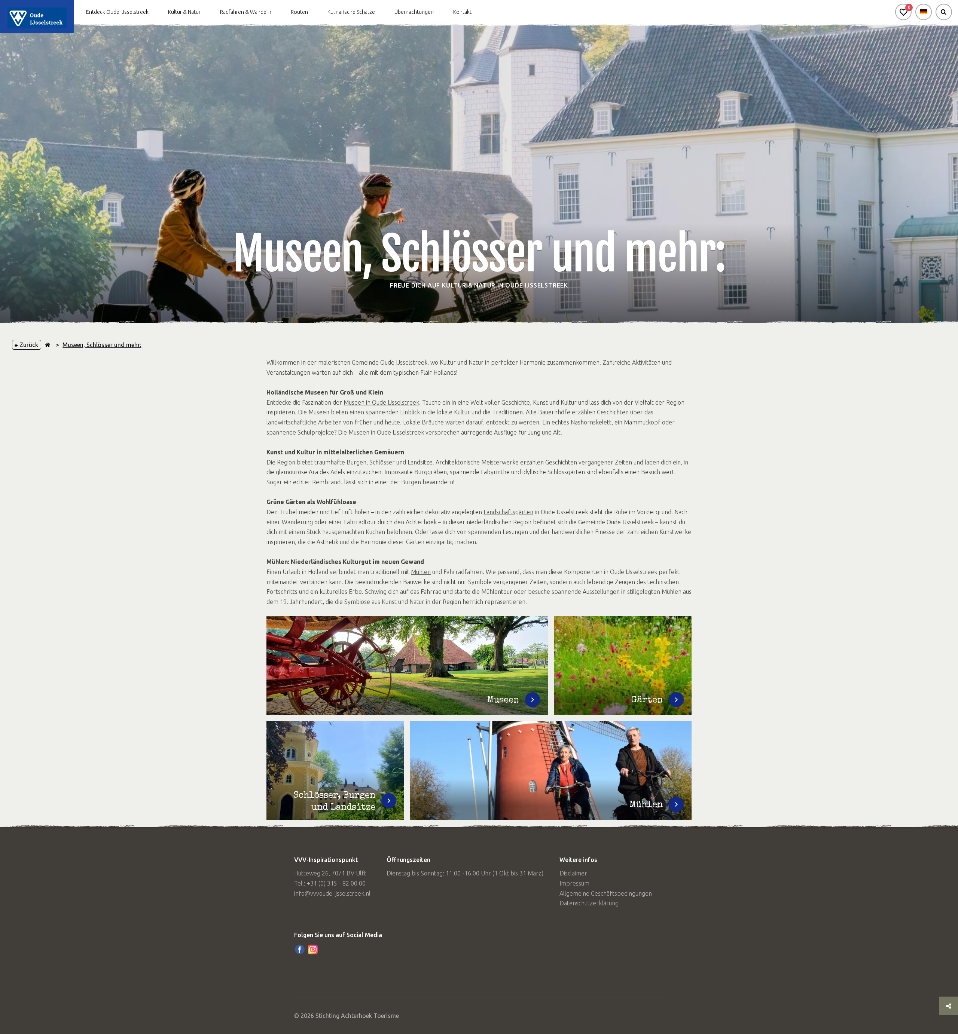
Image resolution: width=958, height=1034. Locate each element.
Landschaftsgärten (508, 512)
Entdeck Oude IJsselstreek (117, 12)
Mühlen (421, 571)
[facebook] (299, 949)
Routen (299, 12)
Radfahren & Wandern (245, 12)
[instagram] (312, 949)
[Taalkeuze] (923, 12)
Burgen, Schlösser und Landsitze (390, 462)
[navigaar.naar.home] (47, 344)
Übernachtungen (414, 12)
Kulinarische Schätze (351, 12)
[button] (903, 12)
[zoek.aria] (944, 12)
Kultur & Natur (184, 12)
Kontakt (462, 12)
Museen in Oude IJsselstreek (381, 402)
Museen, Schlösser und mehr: (101, 344)
